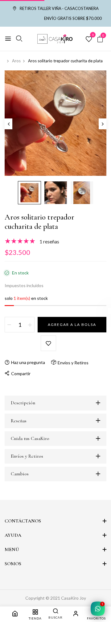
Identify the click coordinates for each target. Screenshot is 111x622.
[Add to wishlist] (48, 343)
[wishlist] (89, 39)
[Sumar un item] (30, 324)
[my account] (76, 614)
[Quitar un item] (9, 324)
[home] (15, 614)
